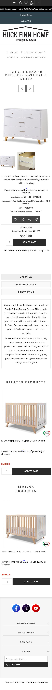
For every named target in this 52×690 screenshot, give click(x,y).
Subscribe (15, 664)
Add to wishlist (15, 219)
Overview (26, 276)
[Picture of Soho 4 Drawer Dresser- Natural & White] (26, 161)
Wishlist (26, 3)
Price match (36, 219)
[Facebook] (16, 608)
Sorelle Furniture (32, 196)
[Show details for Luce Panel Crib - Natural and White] (26, 412)
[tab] (26, 277)
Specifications (26, 284)
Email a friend (29, 219)
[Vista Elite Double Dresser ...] (30, 88)
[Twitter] (26, 608)
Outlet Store (26, 15)
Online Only (26, 21)
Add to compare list (22, 219)
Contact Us (26, 292)
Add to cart (30, 242)
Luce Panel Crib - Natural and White (23, 441)
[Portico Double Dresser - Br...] (22, 88)
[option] (26, 543)
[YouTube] (35, 608)
